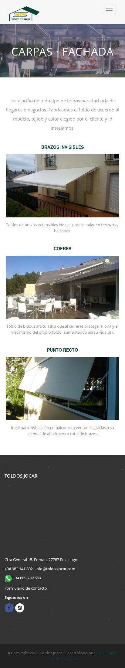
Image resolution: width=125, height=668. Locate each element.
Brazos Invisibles (62, 147)
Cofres (62, 248)
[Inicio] (25, 12)
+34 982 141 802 (19, 568)
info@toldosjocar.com (55, 568)
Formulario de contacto (26, 588)
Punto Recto (62, 350)
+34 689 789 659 (26, 578)
